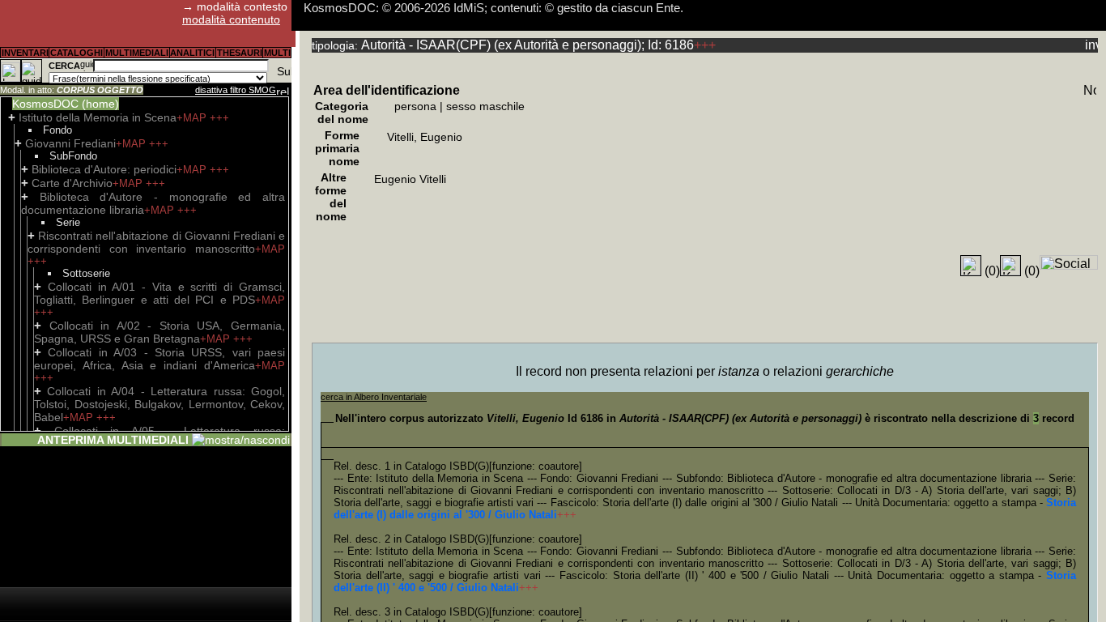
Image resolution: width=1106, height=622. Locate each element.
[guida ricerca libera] (86, 65)
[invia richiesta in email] (1091, 44)
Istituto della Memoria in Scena (98, 117)
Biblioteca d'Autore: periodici (104, 169)
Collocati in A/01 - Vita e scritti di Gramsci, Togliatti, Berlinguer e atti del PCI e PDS (159, 293)
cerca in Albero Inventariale (374, 397)
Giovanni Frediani (70, 143)
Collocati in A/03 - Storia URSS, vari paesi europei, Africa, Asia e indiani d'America (159, 359)
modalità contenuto (231, 19)
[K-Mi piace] (970, 265)
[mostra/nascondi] (241, 439)
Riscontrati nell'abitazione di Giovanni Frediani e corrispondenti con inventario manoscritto (156, 242)
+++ (219, 118)
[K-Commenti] (1010, 265)
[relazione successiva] (282, 90)
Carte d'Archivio (72, 183)
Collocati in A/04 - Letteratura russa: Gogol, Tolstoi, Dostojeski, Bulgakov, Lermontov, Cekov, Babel (159, 404)
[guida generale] (31, 71)
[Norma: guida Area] (1089, 89)
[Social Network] (1069, 262)
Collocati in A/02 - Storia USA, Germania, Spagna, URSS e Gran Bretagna (159, 332)
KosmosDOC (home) (65, 103)
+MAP (193, 118)
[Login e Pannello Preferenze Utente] (10, 71)
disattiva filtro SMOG (235, 90)
